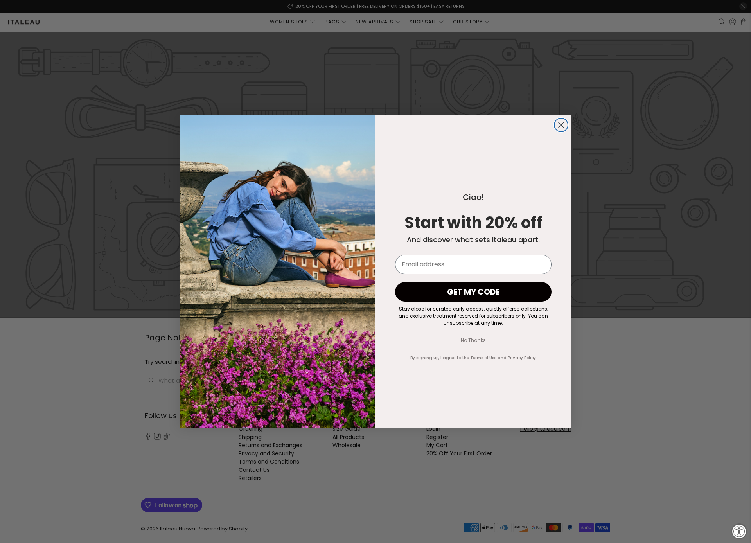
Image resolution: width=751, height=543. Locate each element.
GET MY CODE (473, 291)
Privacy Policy (522, 358)
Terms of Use (483, 358)
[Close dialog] (561, 125)
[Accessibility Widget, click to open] (739, 531)
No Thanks (473, 340)
